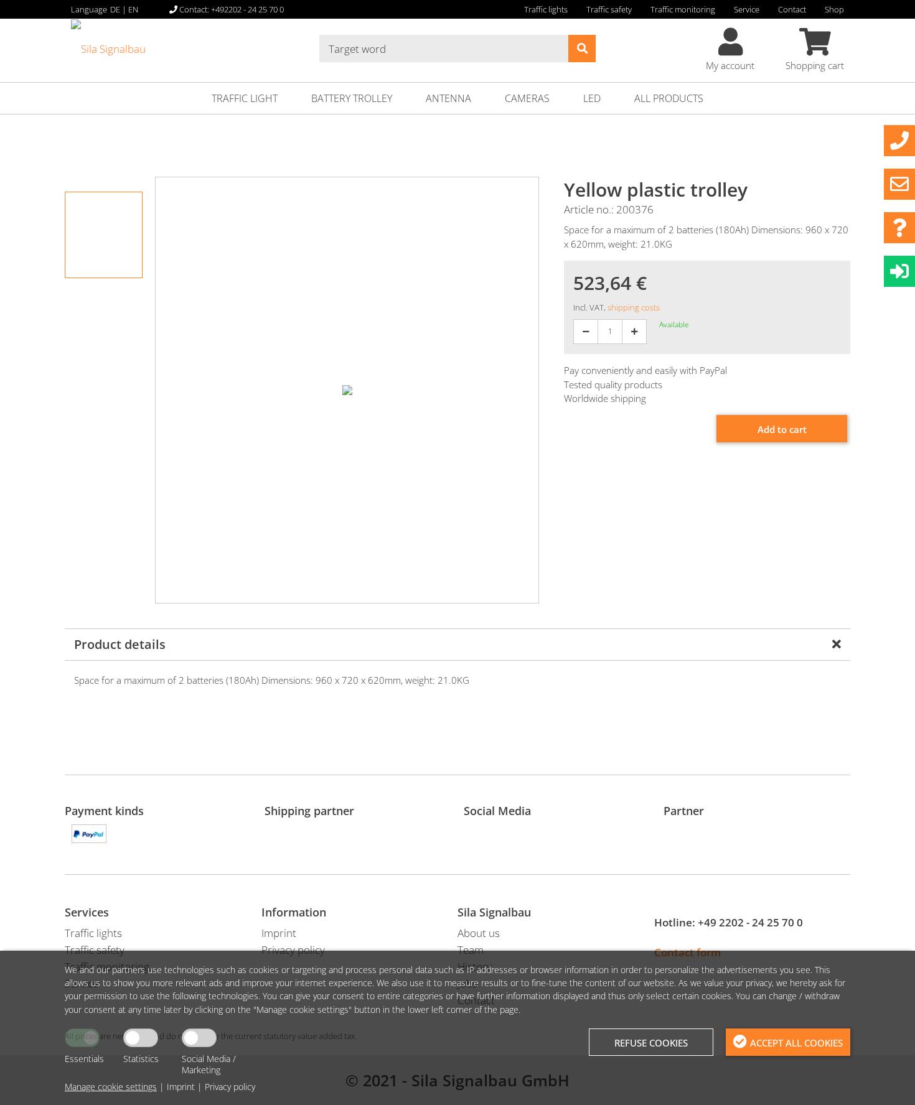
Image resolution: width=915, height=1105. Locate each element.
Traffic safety (609, 9)
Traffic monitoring (682, 9)
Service (746, 9)
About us (479, 933)
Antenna (448, 98)
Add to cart (782, 429)
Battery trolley (351, 98)
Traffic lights (546, 9)
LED (592, 98)
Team (471, 950)
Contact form (687, 952)
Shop (834, 9)
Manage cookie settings (111, 1087)
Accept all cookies (796, 1043)
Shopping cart (815, 65)
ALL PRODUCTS (668, 98)
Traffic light (245, 98)
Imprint (181, 1087)
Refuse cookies (651, 1043)
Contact (792, 9)
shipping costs (634, 307)
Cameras (527, 98)
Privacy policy (230, 1087)
